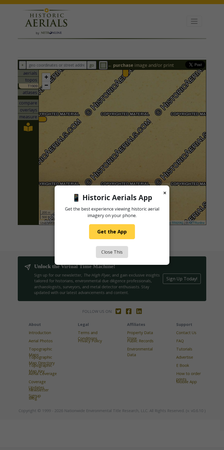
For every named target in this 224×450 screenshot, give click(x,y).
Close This (112, 252)
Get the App (112, 231)
